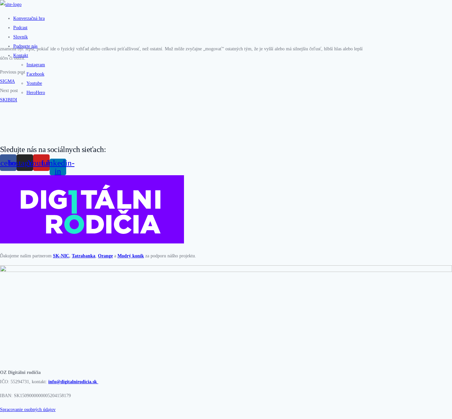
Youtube (34, 83)
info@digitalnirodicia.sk (73, 381)
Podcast (20, 27)
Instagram (35, 64)
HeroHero (35, 92)
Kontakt (20, 55)
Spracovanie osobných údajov (28, 409)
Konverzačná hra (29, 18)
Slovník (20, 36)
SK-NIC (61, 255)
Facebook (35, 74)
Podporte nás (25, 46)
